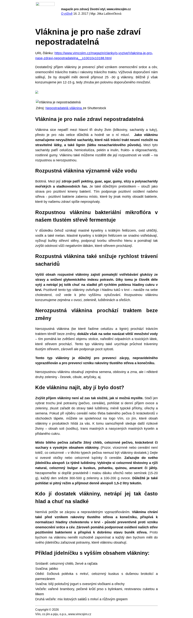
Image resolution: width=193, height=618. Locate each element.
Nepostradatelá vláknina (64, 108)
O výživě (67, 13)
